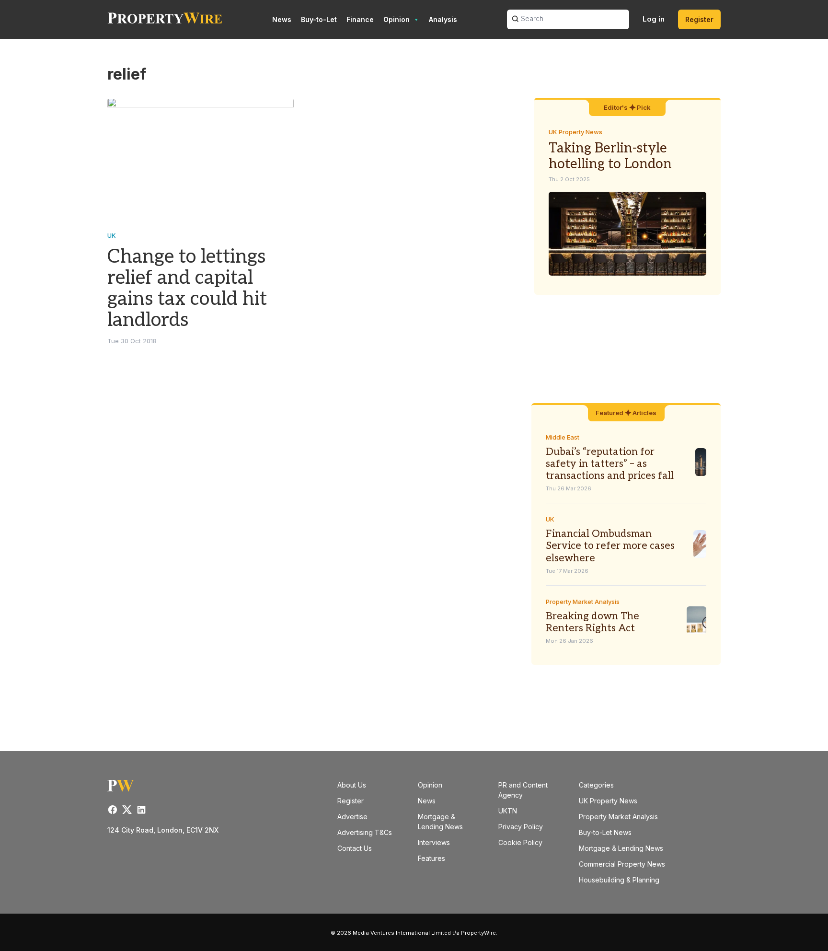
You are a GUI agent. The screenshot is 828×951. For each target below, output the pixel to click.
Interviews (434, 842)
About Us (351, 785)
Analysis (443, 19)
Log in (654, 18)
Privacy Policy (520, 827)
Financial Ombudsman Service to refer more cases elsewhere (610, 546)
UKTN (507, 811)
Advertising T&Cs (364, 832)
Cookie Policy (520, 842)
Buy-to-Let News (605, 832)
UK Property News (575, 132)
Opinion (396, 19)
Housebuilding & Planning (619, 880)
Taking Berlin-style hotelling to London (610, 156)
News (281, 19)
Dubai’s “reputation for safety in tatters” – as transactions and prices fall (610, 464)
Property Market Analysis (583, 601)
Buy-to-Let (319, 19)
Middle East (562, 437)
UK (111, 235)
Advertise (352, 816)
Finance (360, 19)
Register (699, 19)
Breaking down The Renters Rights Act (592, 622)
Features (431, 858)
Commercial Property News (622, 864)
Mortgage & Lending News (621, 848)
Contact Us (354, 848)
